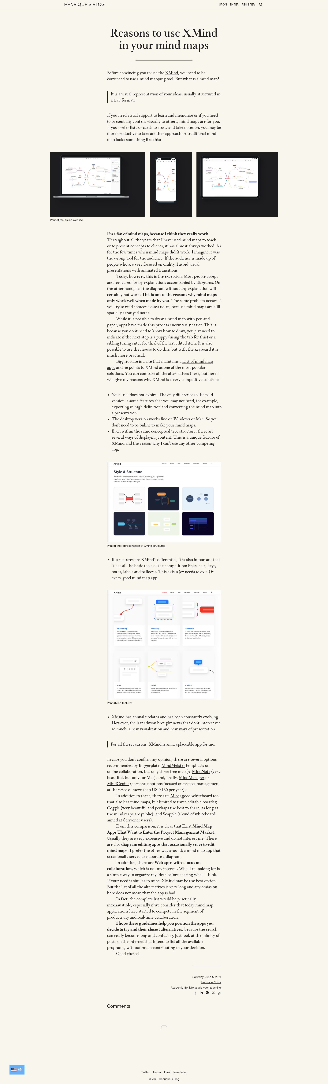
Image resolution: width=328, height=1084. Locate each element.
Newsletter (180, 1072)
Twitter (145, 1072)
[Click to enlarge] (97, 184)
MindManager (191, 778)
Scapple (170, 814)
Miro (174, 796)
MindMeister (173, 765)
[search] (261, 5)
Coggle (113, 808)
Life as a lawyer (199, 987)
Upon (223, 4)
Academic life (179, 987)
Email (167, 1072)
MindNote (201, 771)
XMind (171, 73)
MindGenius (118, 784)
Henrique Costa (211, 982)
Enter (234, 4)
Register (248, 4)
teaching (215, 987)
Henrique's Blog (84, 4)
